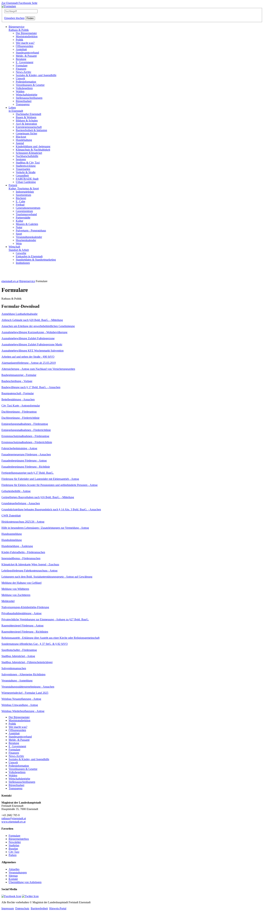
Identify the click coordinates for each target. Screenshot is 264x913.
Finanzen (21, 68)
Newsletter (15, 842)
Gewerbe (21, 253)
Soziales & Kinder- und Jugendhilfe (36, 75)
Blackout (21, 136)
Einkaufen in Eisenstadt (29, 256)
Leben (16, 109)
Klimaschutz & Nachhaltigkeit (33, 149)
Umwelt (20, 78)
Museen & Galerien (27, 224)
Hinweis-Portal (57, 908)
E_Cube (20, 201)
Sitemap (13, 875)
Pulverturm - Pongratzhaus (31, 230)
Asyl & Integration (26, 123)
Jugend (20, 143)
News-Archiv (23, 72)
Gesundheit (22, 175)
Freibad (20, 204)
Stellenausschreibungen (29, 97)
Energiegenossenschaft (29, 127)
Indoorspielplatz (25, 191)
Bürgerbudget (23, 101)
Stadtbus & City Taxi (28, 162)
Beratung (21, 59)
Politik (19, 39)
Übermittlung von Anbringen (25, 882)
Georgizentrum (24, 211)
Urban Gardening (26, 181)
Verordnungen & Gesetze (30, 84)
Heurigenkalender (26, 240)
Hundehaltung (24, 139)
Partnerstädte (23, 217)
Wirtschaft (19, 248)
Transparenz (23, 104)
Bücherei (21, 198)
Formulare (21, 65)
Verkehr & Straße (26, 172)
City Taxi (14, 851)
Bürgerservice (19, 28)
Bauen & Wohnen (26, 117)
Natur (19, 227)
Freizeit (24, 187)
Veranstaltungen (18, 872)
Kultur (19, 220)
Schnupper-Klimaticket (29, 152)
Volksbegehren (24, 88)
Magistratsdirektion (27, 36)
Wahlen (20, 91)
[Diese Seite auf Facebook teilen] (11, 896)
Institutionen (23, 262)
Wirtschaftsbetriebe (26, 94)
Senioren (21, 159)
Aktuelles (14, 869)
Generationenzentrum (28, 207)
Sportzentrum (23, 194)
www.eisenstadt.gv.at (13, 821)
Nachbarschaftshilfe (27, 156)
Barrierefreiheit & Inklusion (31, 130)
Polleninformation (26, 81)
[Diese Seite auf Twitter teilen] (30, 896)
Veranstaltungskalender (29, 236)
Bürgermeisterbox (19, 838)
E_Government (24, 62)
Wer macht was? (25, 42)
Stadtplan (14, 845)
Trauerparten (23, 169)
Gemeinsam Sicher (26, 133)
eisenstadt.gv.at (9, 281)
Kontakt (13, 878)
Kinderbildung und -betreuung (33, 146)
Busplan (13, 848)
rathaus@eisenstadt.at (13, 818)
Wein (19, 243)
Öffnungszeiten (24, 46)
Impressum (7, 908)
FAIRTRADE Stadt (27, 178)
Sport (19, 233)
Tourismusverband (26, 214)
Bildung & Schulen (27, 120)
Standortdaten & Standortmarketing (36, 259)
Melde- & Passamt (26, 55)
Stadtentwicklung (26, 165)
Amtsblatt (21, 49)
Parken (13, 855)
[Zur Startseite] (8, 6)
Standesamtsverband (27, 52)
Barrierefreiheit (39, 908)
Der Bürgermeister (26, 33)
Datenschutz (22, 908)
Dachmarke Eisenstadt (28, 114)
